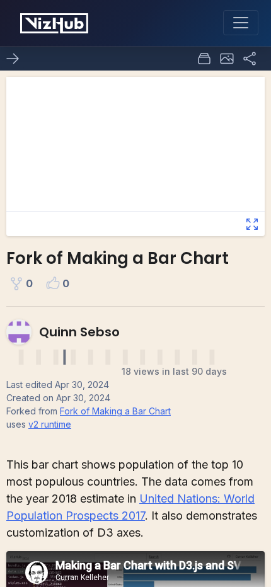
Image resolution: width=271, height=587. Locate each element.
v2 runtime (49, 424)
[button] (227, 59)
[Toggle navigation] (240, 22)
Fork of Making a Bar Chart (115, 411)
